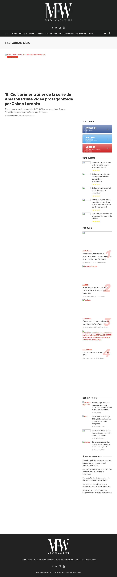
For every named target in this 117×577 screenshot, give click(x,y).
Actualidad (12, 57)
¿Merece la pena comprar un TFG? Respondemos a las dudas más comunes (97, 492)
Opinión (85, 284)
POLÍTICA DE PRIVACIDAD (44, 560)
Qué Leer (57, 33)
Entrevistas (81, 33)
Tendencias (87, 318)
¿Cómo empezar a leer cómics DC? (96, 353)
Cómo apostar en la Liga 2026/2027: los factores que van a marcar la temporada (101, 420)
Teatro (48, 33)
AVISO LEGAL (26, 560)
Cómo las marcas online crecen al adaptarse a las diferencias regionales (101, 444)
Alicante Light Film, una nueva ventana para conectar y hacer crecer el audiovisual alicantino (102, 406)
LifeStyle (68, 33)
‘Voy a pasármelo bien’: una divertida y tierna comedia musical (102, 216)
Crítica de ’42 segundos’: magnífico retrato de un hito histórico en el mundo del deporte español (101, 203)
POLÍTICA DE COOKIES (64, 560)
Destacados (87, 349)
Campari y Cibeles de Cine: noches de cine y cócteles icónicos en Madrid (101, 433)
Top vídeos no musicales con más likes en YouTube (95, 322)
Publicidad (91, 560)
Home (14, 33)
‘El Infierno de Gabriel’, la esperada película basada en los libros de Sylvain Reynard (97, 256)
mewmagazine (12, 116)
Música (22, 33)
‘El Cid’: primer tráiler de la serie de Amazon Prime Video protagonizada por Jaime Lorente (39, 99)
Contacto (79, 560)
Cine (40, 33)
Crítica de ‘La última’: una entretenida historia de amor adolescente (101, 165)
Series (31, 33)
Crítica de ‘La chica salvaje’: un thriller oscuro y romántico (102, 190)
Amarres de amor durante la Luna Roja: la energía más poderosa (95, 290)
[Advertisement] (97, 101)
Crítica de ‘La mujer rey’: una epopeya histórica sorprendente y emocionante (101, 177)
